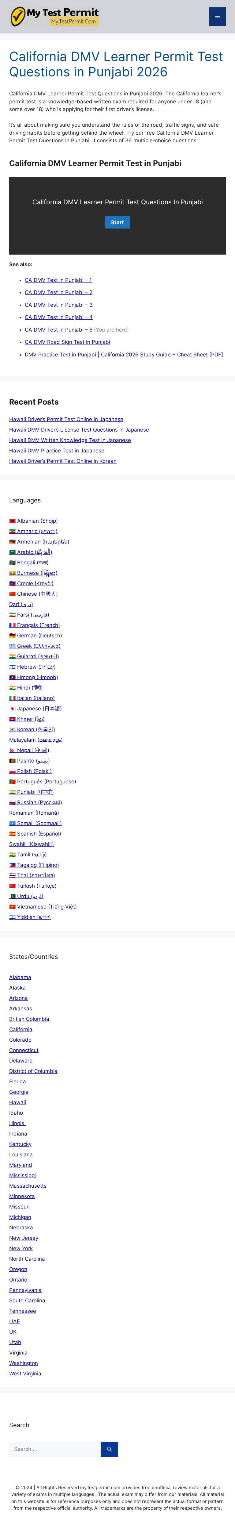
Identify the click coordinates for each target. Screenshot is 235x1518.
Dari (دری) (21, 604)
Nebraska (21, 1227)
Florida (17, 1081)
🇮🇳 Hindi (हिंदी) (26, 688)
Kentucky (20, 1144)
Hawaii (17, 1102)
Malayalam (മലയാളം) (36, 740)
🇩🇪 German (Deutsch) (35, 635)
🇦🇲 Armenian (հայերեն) (39, 542)
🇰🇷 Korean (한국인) (32, 729)
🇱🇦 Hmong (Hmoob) (33, 677)
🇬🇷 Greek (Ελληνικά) (35, 646)
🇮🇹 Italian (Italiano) (32, 698)
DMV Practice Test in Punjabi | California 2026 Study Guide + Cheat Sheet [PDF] (125, 355)
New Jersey (23, 1238)
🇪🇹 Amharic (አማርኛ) (33, 531)
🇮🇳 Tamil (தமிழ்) (28, 854)
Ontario (18, 1280)
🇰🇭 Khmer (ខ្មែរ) (27, 719)
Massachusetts (28, 1186)
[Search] (109, 1449)
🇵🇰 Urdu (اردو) (26, 896)
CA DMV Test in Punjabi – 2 (58, 292)
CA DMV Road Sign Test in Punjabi (67, 342)
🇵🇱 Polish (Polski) (30, 771)
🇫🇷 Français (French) (34, 625)
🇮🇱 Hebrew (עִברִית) (32, 667)
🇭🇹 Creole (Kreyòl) (31, 583)
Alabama (20, 977)
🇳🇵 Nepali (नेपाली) (29, 750)
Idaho (16, 1113)
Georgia (18, 1092)
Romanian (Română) (34, 813)
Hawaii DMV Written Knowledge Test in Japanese (70, 440)
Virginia (18, 1353)
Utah (15, 1342)
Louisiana (21, 1154)
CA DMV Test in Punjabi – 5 (58, 330)
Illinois (17, 1123)
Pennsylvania (25, 1290)
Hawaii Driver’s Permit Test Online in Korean (63, 461)
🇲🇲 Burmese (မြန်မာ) (33, 573)
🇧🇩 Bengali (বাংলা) (29, 562)
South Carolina (27, 1300)
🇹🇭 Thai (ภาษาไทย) (32, 875)
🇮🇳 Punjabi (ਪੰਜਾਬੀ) (31, 792)
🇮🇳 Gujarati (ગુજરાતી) (34, 656)
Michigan (20, 1217)
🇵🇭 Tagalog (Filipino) (34, 865)
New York (21, 1248)
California (20, 1029)
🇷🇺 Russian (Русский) (35, 802)
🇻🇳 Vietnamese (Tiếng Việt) (43, 907)
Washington (23, 1363)
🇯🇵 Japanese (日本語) (35, 708)
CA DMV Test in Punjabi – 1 (58, 280)
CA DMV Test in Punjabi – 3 (59, 305)
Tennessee (22, 1311)
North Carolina (27, 1259)
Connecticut (24, 1050)
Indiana (18, 1134)
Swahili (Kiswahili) (31, 844)
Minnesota (22, 1196)
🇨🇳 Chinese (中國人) (33, 594)
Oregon (18, 1269)
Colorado (20, 1040)
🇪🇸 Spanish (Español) (35, 834)
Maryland (20, 1165)
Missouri (19, 1207)
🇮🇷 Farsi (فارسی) (29, 615)
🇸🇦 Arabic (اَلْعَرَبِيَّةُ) (30, 552)
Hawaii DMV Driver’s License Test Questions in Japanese (79, 430)
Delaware (20, 1061)
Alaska (17, 988)
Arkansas (20, 1008)
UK (13, 1332)
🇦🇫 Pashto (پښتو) (29, 761)
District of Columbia (33, 1071)
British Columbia (29, 1019)
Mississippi (22, 1175)
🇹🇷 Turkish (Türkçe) (33, 886)
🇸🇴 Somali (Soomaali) (35, 823)
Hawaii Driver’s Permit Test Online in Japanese (66, 419)
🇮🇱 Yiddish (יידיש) (30, 917)
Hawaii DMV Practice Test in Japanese (56, 451)
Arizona (18, 998)
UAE (14, 1321)
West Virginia (25, 1373)
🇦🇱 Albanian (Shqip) (33, 521)
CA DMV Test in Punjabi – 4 (59, 317)
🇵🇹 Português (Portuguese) (42, 781)
